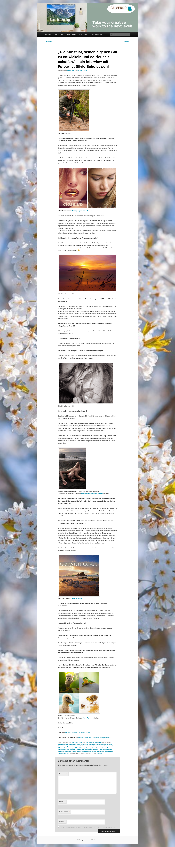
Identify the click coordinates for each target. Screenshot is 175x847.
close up (65, 746)
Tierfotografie (100, 751)
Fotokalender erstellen (102, 748)
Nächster (127, 41)
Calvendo (79, 744)
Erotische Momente (92, 746)
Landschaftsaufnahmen (91, 749)
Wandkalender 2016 (63, 753)
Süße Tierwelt (92, 751)
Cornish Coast (77, 598)
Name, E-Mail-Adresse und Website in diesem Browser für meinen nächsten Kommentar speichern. (88, 827)
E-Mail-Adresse (64, 811)
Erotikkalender (82, 746)
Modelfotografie (71, 751)
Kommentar (63, 773)
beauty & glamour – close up (82, 211)
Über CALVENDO (59, 34)
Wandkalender (109, 751)
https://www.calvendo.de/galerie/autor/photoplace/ (94, 738)
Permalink (99, 753)
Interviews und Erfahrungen (94, 742)
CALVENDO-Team (82, 71)
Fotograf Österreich (75, 748)
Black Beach (72, 744)
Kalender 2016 (80, 749)
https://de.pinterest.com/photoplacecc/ (77, 733)
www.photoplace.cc (70, 728)
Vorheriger (48, 41)
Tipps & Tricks (83, 34)
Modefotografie (62, 751)
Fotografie (84, 748)
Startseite (48, 34)
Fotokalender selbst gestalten (66, 749)
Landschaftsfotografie (105, 749)
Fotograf (66, 748)
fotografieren (92, 748)
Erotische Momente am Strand (107, 746)
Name (62, 801)
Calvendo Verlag (101, 744)
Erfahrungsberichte (96, 34)
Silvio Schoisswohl (82, 751)
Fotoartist (60, 748)
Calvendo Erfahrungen (89, 744)
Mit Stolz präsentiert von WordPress (87, 840)
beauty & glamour (63, 744)
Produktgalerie (71, 34)
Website (61, 822)
